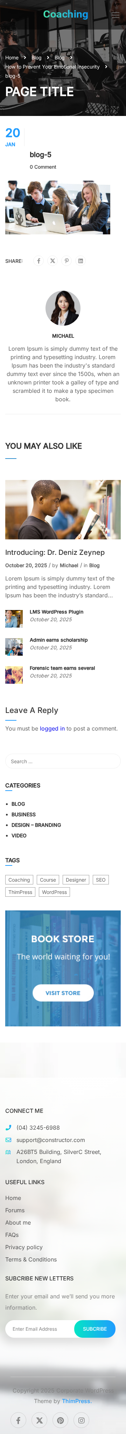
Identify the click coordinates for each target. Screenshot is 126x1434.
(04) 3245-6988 (38, 1127)
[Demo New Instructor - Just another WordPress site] (65, 15)
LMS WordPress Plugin (56, 612)
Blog (36, 57)
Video (19, 835)
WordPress (54, 892)
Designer (76, 880)
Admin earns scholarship (59, 640)
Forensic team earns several (62, 668)
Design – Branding (36, 825)
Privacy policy (24, 1247)
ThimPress (20, 892)
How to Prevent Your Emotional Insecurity (52, 67)
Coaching (19, 880)
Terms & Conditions (31, 1259)
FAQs (12, 1234)
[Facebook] (38, 261)
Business (24, 814)
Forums (14, 1210)
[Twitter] (52, 261)
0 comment (43, 167)
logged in (52, 728)
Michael (63, 336)
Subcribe (95, 1329)
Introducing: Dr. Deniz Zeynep (55, 552)
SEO (101, 880)
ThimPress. (77, 1400)
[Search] (112, 761)
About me (18, 1222)
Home (12, 57)
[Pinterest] (67, 261)
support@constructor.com (50, 1139)
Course (48, 880)
